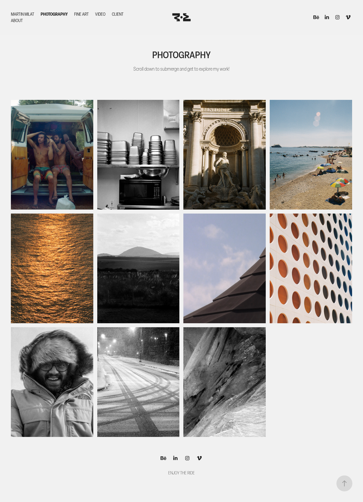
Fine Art (81, 14)
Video (100, 14)
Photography (54, 14)
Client (118, 14)
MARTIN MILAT (22, 14)
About (17, 20)
